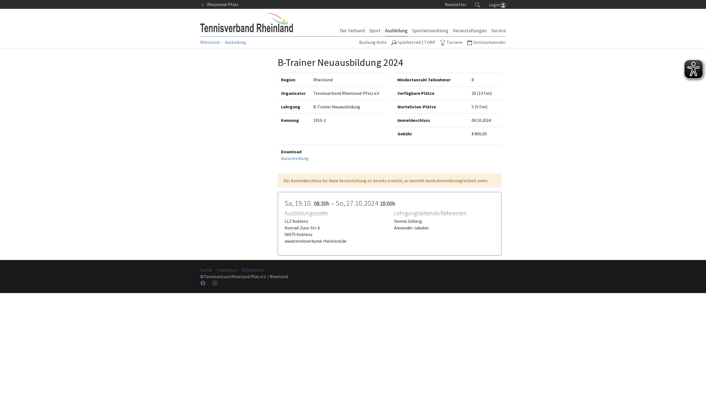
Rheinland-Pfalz (221, 4)
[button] (478, 4)
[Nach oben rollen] (695, 386)
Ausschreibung (295, 158)
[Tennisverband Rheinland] (246, 22)
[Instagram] (215, 283)
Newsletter (455, 4)
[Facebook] (203, 283)
